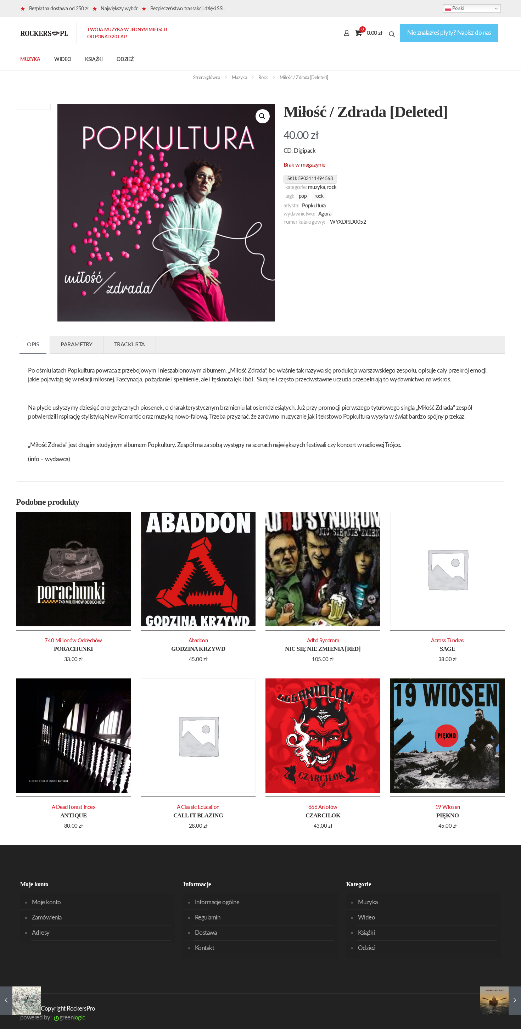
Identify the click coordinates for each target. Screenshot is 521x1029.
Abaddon (198, 640)
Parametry (77, 344)
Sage (447, 648)
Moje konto (46, 902)
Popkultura (313, 205)
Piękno (447, 815)
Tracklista (129, 344)
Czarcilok (323, 815)
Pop (303, 196)
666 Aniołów (322, 807)
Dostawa (206, 933)
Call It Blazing (198, 815)
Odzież (367, 948)
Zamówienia (47, 918)
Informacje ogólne (217, 902)
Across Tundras (447, 640)
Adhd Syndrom (323, 640)
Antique (73, 815)
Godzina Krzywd (198, 648)
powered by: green (52, 1017)
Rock (263, 78)
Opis (33, 344)
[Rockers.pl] (44, 33)
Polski (457, 8)
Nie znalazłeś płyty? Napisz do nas (449, 33)
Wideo (366, 918)
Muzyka (239, 78)
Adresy (41, 933)
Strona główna (206, 78)
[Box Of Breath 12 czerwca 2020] (500, 1000)
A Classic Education (198, 807)
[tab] (33, 344)
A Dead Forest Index (73, 807)
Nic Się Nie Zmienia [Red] (322, 648)
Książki (366, 933)
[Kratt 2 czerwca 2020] (20, 1000)
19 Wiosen (447, 807)
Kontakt (204, 948)
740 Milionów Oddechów (73, 640)
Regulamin (207, 918)
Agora (324, 214)
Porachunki (73, 648)
